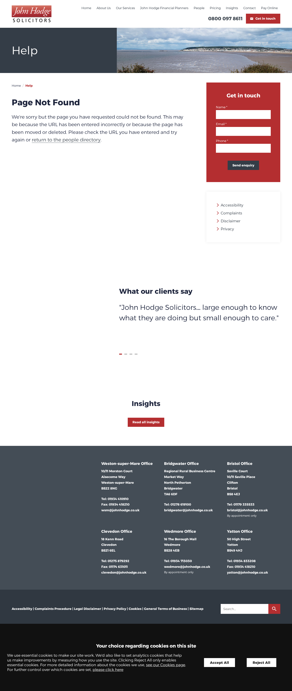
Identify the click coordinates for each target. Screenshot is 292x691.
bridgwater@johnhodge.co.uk (188, 510)
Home (86, 8)
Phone (221, 141)
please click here (108, 669)
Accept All (219, 662)
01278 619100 (180, 504)
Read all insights (146, 422)
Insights (232, 8)
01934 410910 (118, 499)
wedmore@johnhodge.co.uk (187, 567)
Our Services (125, 8)
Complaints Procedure (53, 609)
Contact (249, 8)
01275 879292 (118, 561)
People (199, 8)
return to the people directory (66, 140)
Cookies (135, 609)
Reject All (261, 662)
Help (29, 85)
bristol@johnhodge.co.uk (247, 510)
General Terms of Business (165, 609)
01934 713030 (181, 561)
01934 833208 (244, 561)
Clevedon (110, 531)
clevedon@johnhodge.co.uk (123, 572)
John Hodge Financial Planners (164, 8)
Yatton (233, 531)
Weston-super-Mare (120, 463)
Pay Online (269, 8)
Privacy (227, 228)
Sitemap (196, 609)
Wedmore (173, 531)
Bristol (233, 463)
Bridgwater (175, 463)
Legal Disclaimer (87, 609)
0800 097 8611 (225, 18)
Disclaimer (230, 221)
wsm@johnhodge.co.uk (120, 510)
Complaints (231, 213)
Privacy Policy (115, 609)
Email (220, 124)
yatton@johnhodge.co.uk (247, 572)
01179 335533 (243, 504)
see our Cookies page (165, 664)
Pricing (215, 8)
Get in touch (265, 18)
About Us (104, 8)
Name (220, 107)
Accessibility (232, 205)
